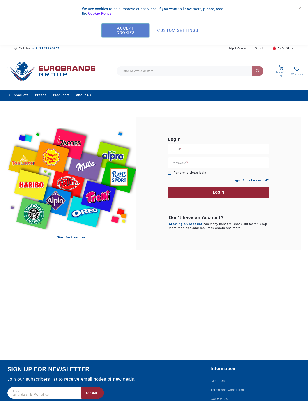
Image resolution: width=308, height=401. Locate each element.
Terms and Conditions (227, 390)
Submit (92, 393)
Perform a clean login (189, 172)
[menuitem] (18, 95)
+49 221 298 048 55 (45, 48)
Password (179, 162)
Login (218, 192)
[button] (283, 48)
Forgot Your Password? (250, 180)
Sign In (259, 48)
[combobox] (190, 71)
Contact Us (219, 399)
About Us (218, 381)
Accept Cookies (125, 30)
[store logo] (50, 71)
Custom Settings (177, 30)
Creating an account (186, 224)
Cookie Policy (99, 13)
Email (176, 149)
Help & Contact (238, 48)
